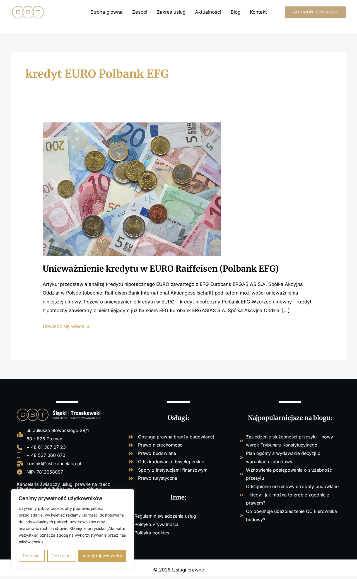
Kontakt (258, 12)
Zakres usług (171, 12)
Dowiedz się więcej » (66, 325)
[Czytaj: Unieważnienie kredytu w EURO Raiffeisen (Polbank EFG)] (132, 189)
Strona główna (106, 12)
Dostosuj (32, 555)
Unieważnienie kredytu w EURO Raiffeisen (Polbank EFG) (161, 268)
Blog (235, 12)
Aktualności (208, 12)
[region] (72, 528)
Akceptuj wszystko (102, 555)
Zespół (139, 12)
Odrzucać (62, 555)
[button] (315, 12)
